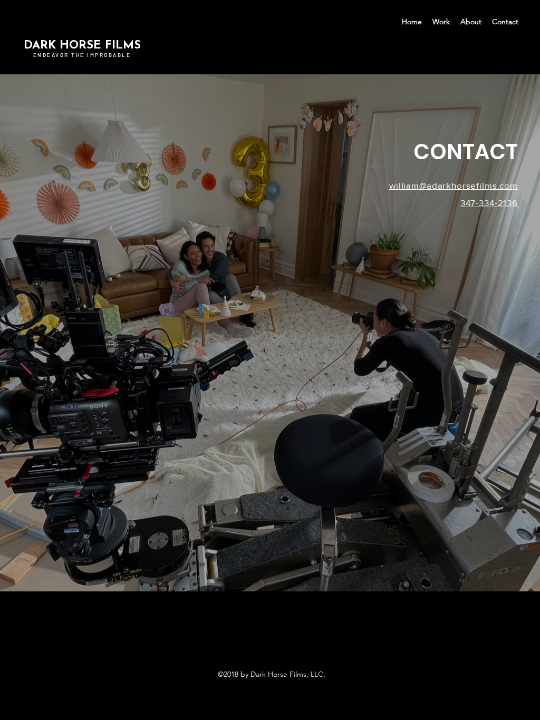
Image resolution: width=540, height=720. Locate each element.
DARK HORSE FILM (79, 46)
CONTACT (465, 152)
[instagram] (270, 651)
